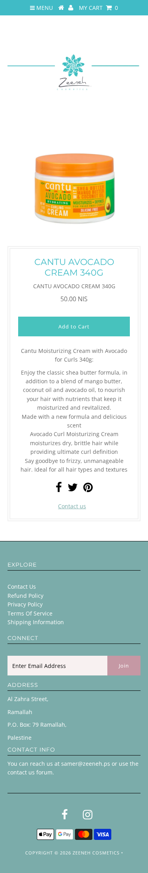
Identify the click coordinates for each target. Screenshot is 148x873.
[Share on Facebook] (59, 489)
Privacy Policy (25, 604)
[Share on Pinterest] (88, 489)
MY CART (98, 7)
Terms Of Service (29, 613)
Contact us (72, 506)
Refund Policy (25, 595)
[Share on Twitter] (72, 489)
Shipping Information (35, 622)
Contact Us (21, 586)
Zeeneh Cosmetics (96, 853)
